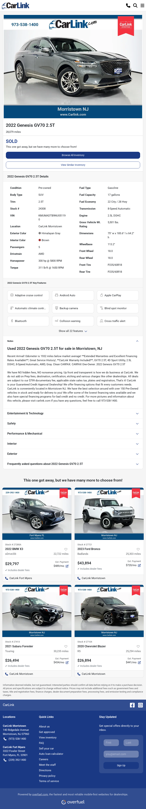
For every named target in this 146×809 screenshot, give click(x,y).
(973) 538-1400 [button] (17, 738)
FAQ (41, 743)
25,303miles (133, 553)
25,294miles (133, 651)
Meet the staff (47, 764)
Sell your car (46, 748)
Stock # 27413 (12, 641)
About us (44, 726)
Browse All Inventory (73, 155)
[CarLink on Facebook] (131, 705)
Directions (45, 770)
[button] (128, 5)
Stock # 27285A (13, 544)
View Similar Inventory (73, 164)
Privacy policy (47, 775)
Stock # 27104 (84, 641)
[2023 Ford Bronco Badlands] (109, 514)
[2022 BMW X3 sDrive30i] (36, 514)
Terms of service (49, 781)
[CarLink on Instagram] (139, 705)
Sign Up (121, 765)
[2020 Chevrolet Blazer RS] (109, 611)
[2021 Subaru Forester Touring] (36, 611)
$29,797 (12, 564)
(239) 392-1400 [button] (17, 759)
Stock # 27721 (84, 544)
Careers (43, 759)
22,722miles (61, 553)
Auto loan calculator (51, 753)
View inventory (47, 737)
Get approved (47, 732)
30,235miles (61, 651)
